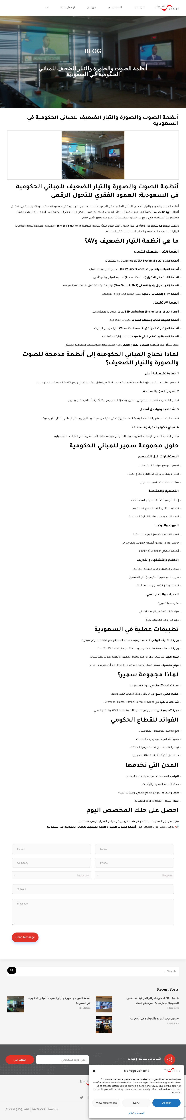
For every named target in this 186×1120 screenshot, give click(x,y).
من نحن (91, 7)
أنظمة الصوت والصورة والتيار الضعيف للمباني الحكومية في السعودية (138, 206)
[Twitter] (81, 1097)
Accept (166, 1102)
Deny (136, 1102)
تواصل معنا (67, 7)
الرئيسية (139, 7)
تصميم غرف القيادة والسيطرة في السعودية (154, 1018)
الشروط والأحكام (136, 1113)
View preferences (106, 1102)
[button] (94, 1071)
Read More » (173, 1008)
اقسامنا (117, 7)
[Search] (11, 970)
